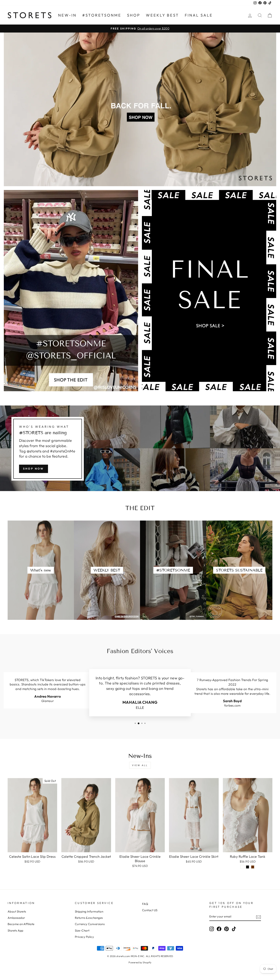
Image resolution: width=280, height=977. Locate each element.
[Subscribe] (258, 916)
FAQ (145, 904)
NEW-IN (67, 15)
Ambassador (16, 918)
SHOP (133, 15)
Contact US (150, 910)
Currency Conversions (90, 924)
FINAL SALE (199, 15)
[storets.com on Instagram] (211, 929)
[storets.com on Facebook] (219, 929)
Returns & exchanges (89, 918)
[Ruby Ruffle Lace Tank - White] (242, 867)
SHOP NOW (33, 468)
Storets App (15, 930)
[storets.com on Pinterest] (226, 929)
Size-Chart (82, 930)
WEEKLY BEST (162, 15)
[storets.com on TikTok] (234, 929)
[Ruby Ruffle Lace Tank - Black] (247, 867)
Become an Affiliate (21, 924)
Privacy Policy (84, 937)
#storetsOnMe (101, 15)
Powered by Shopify (140, 962)
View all (140, 765)
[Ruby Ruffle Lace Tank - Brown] (252, 867)
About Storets (17, 911)
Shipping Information (89, 911)
